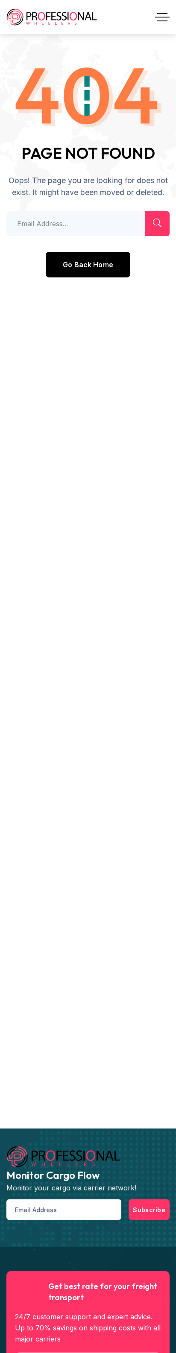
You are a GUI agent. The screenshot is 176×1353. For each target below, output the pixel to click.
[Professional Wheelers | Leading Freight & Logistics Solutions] (51, 17)
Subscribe (149, 1209)
